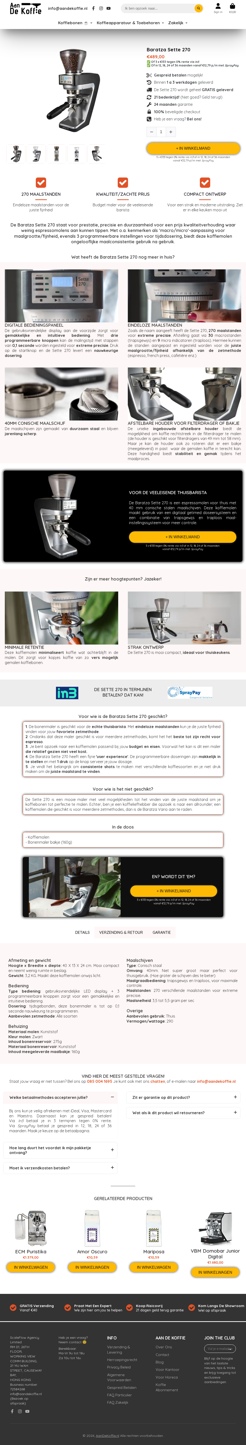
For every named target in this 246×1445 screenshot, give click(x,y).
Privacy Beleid (119, 1367)
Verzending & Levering (118, 1350)
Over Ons (164, 1347)
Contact (162, 1354)
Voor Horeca (167, 1377)
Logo (25, 8)
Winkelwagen (232, 8)
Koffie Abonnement (167, 1387)
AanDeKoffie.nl (107, 1435)
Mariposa (153, 1252)
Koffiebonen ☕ (73, 22)
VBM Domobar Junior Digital (215, 1254)
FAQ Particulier (119, 1395)
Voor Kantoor (167, 1369)
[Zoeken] (199, 8)
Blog (160, 1362)
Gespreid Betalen (121, 1387)
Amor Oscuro (92, 1252)
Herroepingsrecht (122, 1359)
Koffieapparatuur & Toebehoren (128, 22)
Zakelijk (175, 22)
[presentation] (110, 153)
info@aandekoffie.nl (67, 8)
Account (218, 8)
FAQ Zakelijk (117, 1402)
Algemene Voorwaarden (119, 1377)
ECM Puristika (30, 1252)
